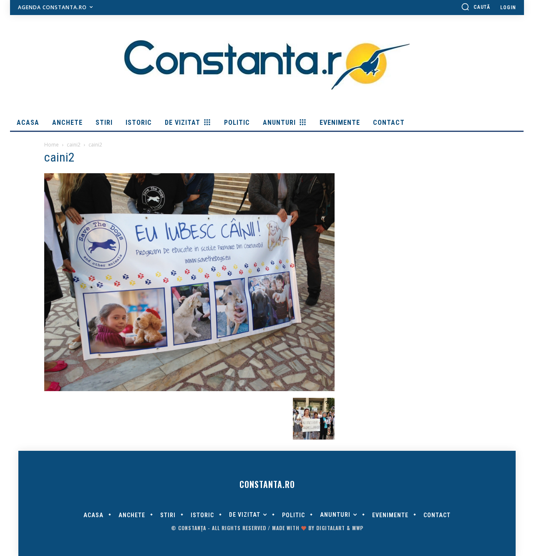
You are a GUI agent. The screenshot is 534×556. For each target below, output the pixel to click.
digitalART (330, 527)
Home (51, 144)
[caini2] (189, 389)
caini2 (74, 144)
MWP (357, 527)
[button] (475, 7)
